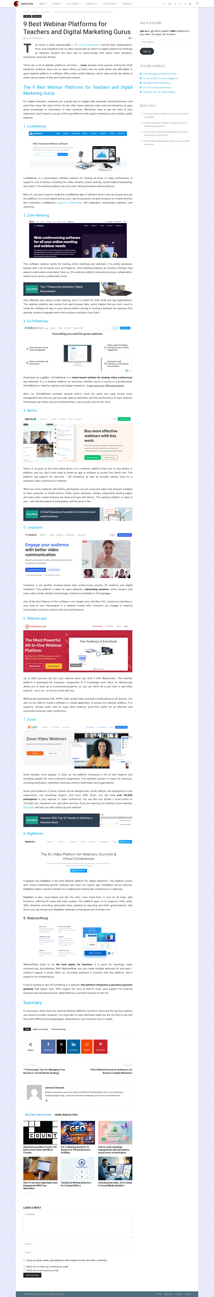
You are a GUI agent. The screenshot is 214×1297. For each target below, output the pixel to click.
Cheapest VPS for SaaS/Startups (159, 91)
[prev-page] (25, 1194)
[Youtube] (190, 3)
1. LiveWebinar (34, 126)
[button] (197, 3)
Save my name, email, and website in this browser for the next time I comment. (67, 1260)
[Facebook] (164, 3)
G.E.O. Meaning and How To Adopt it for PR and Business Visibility (75, 1150)
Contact (178, 1294)
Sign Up (147, 51)
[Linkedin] (169, 3)
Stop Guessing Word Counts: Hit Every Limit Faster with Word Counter (40, 1150)
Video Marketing (58, 1029)
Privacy (187, 1294)
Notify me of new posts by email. (42, 1270)
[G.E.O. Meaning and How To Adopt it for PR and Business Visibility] (78, 1132)
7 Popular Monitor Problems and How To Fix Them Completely (166, 115)
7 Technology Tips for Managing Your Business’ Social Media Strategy (44, 1071)
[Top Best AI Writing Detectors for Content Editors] (78, 1168)
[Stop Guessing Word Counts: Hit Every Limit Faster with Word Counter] (40, 1132)
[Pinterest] (174, 3)
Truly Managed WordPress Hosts (159, 73)
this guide (28, 807)
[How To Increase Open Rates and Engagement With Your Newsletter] (40, 1168)
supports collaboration (69, 202)
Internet (35, 12)
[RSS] (180, 3)
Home (26, 12)
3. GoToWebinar (35, 321)
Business (127, 3)
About (159, 1294)
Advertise (168, 1294)
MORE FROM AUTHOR (66, 1115)
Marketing (46, 12)
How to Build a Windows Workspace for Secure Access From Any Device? (165, 133)
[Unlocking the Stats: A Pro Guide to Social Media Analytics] (115, 1168)
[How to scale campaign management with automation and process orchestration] (115, 1132)
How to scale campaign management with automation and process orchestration (113, 1150)
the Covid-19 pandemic (87, 44)
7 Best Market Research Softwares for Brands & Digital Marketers (111, 1071)
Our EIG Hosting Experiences (157, 87)
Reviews (56, 3)
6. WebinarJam (35, 618)
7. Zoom (29, 719)
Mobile (42, 3)
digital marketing (40, 1029)
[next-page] (30, 1194)
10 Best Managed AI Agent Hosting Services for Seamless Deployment (165, 124)
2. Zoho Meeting (36, 215)
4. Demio (30, 410)
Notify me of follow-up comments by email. (47, 1266)
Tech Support (109, 3)
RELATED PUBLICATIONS (38, 1115)
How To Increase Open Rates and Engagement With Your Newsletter (40, 1185)
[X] (185, 3)
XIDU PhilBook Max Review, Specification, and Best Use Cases (167, 142)
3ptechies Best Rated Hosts (157, 82)
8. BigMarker (33, 833)
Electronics (72, 3)
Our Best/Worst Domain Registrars (160, 78)
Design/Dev (90, 3)
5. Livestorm (33, 527)
